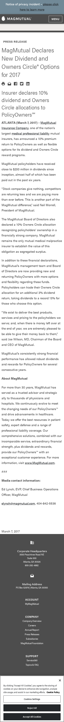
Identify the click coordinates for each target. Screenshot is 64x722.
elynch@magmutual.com (18, 503)
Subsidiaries (32, 638)
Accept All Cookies (32, 716)
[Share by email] (9, 83)
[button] (3, 83)
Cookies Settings (32, 699)
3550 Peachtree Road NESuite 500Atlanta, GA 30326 (31, 558)
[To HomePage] (17, 19)
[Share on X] (21, 83)
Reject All (32, 708)
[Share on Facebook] (15, 83)
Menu (55, 19)
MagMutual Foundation (32, 643)
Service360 (32, 660)
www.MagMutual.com (40, 463)
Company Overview (32, 621)
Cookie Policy (53, 692)
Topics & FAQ (32, 664)
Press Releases (32, 634)
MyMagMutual (32, 603)
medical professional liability (30, 133)
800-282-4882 (32, 565)
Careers (32, 625)
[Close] (60, 680)
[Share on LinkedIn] (28, 83)
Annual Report (32, 629)
